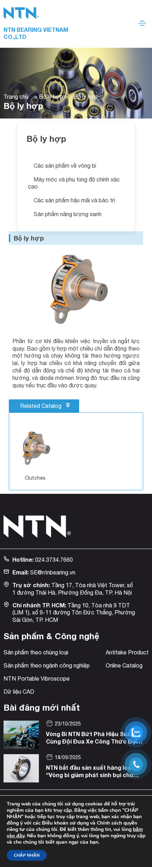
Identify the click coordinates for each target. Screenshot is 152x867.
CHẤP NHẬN (27, 855)
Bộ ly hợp (51, 96)
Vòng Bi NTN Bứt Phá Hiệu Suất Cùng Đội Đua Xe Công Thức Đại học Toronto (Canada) (91, 741)
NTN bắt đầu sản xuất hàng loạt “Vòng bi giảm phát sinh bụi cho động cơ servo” (89, 775)
